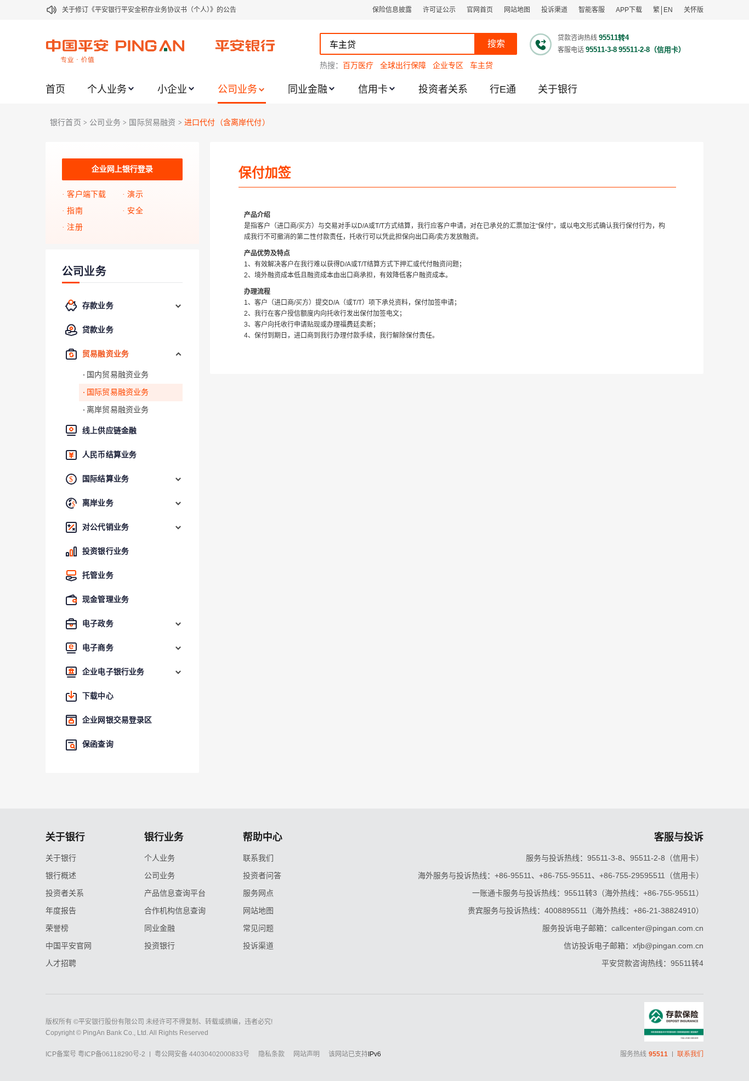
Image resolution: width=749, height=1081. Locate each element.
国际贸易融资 (152, 122)
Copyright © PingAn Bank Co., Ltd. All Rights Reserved (127, 1033)
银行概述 (61, 875)
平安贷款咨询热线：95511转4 (652, 963)
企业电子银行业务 (113, 672)
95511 (658, 1054)
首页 (55, 89)
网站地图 (517, 10)
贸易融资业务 (105, 354)
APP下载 (629, 10)
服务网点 (258, 893)
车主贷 (481, 65)
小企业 (172, 89)
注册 (74, 227)
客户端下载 (86, 194)
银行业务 (164, 837)
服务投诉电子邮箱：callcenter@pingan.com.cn (622, 928)
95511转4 (614, 37)
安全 (135, 211)
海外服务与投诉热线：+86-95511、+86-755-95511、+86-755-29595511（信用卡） (560, 875)
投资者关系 (443, 89)
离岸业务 (98, 503)
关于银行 (557, 89)
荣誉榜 (57, 928)
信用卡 (373, 89)
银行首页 (65, 122)
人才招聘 (61, 963)
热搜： (331, 65)
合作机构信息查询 (175, 910)
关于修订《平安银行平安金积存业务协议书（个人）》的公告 (149, 10)
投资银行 (159, 945)
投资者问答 (262, 875)
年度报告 (61, 910)
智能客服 (591, 10)
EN (668, 10)
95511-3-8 (601, 49)
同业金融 (307, 89)
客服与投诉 (678, 837)
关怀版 (693, 10)
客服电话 (571, 50)
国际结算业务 (105, 479)
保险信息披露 (392, 10)
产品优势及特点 (267, 253)
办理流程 (257, 291)
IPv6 (374, 1054)
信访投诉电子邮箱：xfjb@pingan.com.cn (633, 945)
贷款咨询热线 (577, 38)
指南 (74, 211)
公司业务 (237, 89)
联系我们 (258, 858)
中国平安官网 (69, 945)
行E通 (503, 89)
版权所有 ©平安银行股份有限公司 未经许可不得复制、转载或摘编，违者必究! (159, 1022)
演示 (135, 194)
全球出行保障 (403, 65)
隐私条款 (271, 1054)
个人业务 (107, 89)
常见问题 (258, 928)
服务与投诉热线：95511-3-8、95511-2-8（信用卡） (614, 858)
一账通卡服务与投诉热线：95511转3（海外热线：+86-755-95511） (587, 893)
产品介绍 (257, 215)
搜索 (496, 43)
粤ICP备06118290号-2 (111, 1054)
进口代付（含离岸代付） (227, 122)
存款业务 (98, 305)
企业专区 (448, 65)
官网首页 (480, 10)
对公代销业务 (105, 527)
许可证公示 (439, 10)
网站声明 (306, 1054)
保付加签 (265, 172)
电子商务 (98, 648)
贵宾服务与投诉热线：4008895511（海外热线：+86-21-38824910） (585, 910)
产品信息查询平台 (175, 893)
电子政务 (98, 623)
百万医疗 (358, 65)
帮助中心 (262, 837)
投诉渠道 (554, 10)
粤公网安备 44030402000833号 (202, 1054)
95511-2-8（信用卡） (652, 49)
